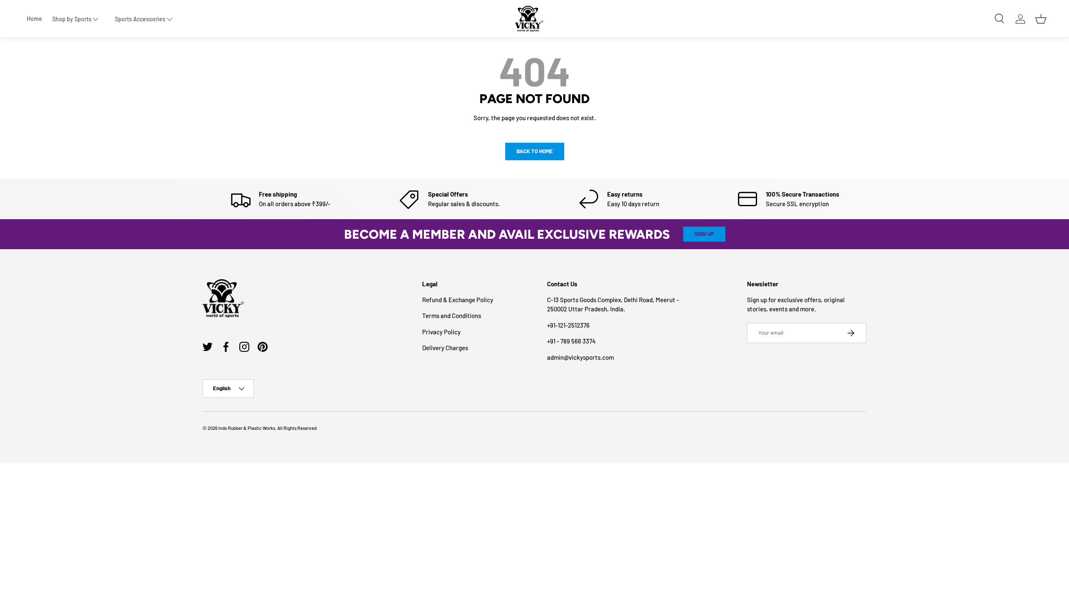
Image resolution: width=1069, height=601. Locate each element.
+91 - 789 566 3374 (571, 341)
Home (34, 18)
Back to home (535, 151)
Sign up (704, 233)
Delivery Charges (445, 347)
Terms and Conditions (451, 315)
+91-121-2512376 (568, 325)
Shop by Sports (71, 19)
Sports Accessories (140, 19)
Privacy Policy (441, 332)
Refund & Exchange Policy (457, 299)
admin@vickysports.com (580, 357)
